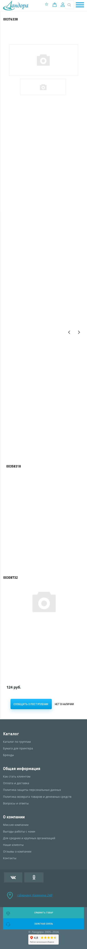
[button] (80, 5)
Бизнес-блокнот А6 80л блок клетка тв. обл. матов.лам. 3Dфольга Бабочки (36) (41, 636)
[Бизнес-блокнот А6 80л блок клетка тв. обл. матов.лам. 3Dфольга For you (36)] (44, 487)
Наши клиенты (13, 844)
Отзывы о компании (17, 851)
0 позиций (56, 5)
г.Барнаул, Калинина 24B (34, 895)
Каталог (11, 733)
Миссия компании (16, 824)
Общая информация (21, 768)
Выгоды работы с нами (19, 831)
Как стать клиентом (16, 776)
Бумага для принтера (18, 748)
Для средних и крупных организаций (29, 838)
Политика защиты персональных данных (32, 789)
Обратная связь (43, 923)
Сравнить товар (43, 912)
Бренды (8, 755)
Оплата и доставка (16, 783)
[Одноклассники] (34, 877)
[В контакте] (13, 877)
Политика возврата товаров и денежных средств (37, 796)
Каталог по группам (17, 741)
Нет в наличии (64, 704)
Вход (63, 5)
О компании (14, 817)
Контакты (9, 858)
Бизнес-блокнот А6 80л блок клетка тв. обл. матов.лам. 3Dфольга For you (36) (43, 520)
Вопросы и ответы (16, 803)
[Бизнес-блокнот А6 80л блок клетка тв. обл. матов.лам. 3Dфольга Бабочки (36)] (43, 601)
